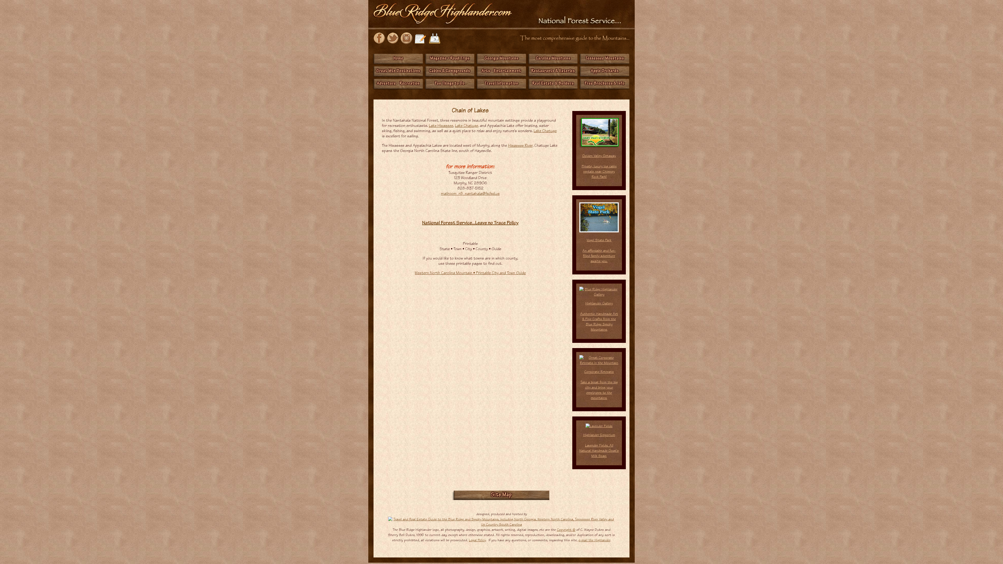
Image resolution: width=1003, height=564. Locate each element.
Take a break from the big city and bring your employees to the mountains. (599, 390)
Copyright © (566, 529)
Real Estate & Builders (553, 83)
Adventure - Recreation (398, 83)
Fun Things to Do (450, 83)
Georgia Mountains (501, 58)
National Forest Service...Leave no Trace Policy (470, 223)
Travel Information (501, 83)
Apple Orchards (605, 71)
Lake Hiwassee (441, 125)
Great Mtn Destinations (398, 71)
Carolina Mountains (553, 58)
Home (398, 58)
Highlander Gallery (599, 316)
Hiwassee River (520, 145)
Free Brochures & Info (605, 83)
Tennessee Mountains (605, 58)
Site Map (501, 495)
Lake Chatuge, (467, 125)
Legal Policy (477, 540)
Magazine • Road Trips (450, 58)
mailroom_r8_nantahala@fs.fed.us (470, 193)
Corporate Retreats (599, 371)
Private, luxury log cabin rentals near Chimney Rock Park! (599, 171)
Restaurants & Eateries (553, 71)
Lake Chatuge (545, 130)
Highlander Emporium (599, 445)
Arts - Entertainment (501, 71)
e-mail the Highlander (594, 540)
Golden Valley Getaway (599, 156)
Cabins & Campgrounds (449, 71)
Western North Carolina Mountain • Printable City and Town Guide (470, 272)
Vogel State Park (599, 250)
